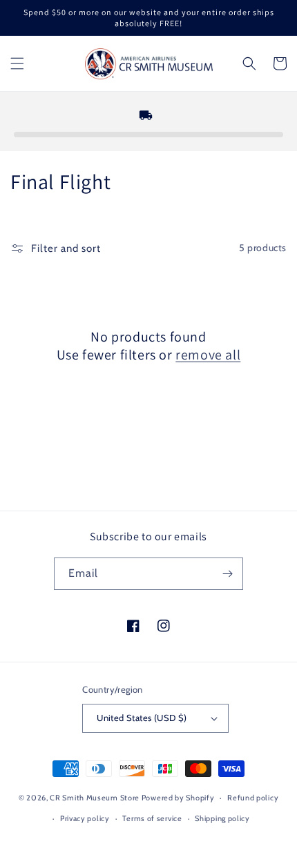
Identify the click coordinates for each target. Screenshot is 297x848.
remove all (207, 355)
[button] (17, 63)
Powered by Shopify (178, 797)
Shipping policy (222, 818)
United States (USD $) (141, 717)
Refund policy (252, 797)
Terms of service (152, 818)
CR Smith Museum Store (95, 797)
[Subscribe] (227, 574)
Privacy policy (85, 818)
